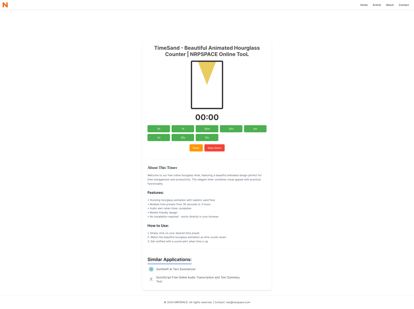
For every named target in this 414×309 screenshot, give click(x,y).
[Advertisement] (207, 18)
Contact (404, 4)
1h (183, 128)
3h (158, 128)
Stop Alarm (214, 147)
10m (231, 128)
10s (207, 137)
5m (255, 128)
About (390, 4)
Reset (196, 147)
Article (377, 4)
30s (183, 137)
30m (207, 128)
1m (158, 137)
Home (364, 4)
